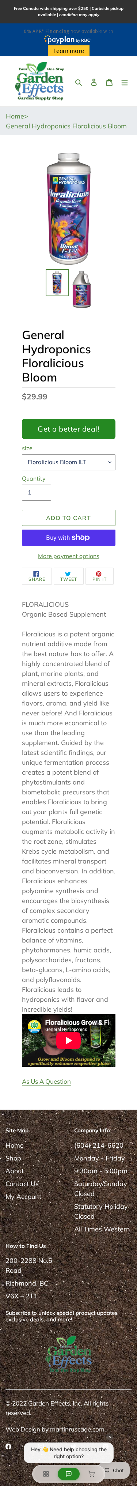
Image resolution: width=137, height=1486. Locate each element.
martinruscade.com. (78, 1429)
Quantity (34, 478)
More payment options (68, 556)
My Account (23, 1196)
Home (14, 1145)
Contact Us (22, 1184)
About (14, 1171)
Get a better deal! (68, 428)
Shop (13, 1158)
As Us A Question (46, 1081)
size (27, 448)
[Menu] (124, 81)
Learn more (68, 51)
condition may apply (79, 14)
